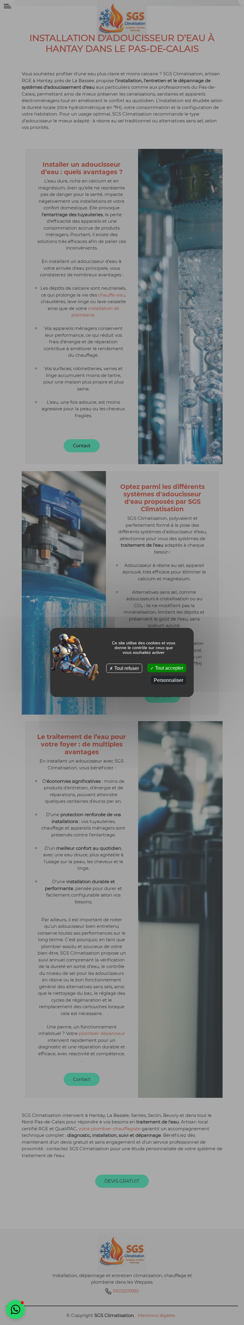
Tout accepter (168, 668)
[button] (15, 1309)
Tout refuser (126, 668)
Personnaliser (168, 680)
